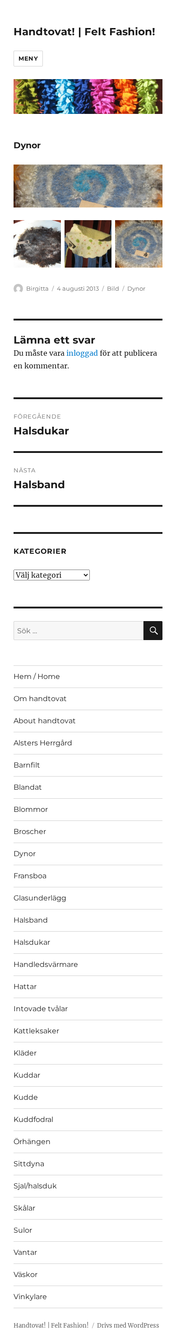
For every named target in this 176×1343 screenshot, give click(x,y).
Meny (28, 58)
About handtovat (45, 720)
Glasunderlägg (40, 898)
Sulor (23, 1230)
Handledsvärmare (46, 964)
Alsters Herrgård (43, 743)
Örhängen (32, 1141)
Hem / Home (37, 676)
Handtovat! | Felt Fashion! (84, 31)
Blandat (28, 787)
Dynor (136, 288)
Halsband (31, 920)
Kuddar (27, 1075)
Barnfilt (27, 765)
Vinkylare (30, 1296)
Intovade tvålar (41, 1008)
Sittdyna (29, 1163)
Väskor (25, 1274)
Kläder (25, 1053)
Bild (113, 288)
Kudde (26, 1097)
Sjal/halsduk (35, 1186)
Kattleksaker (36, 1031)
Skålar (24, 1208)
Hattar (25, 986)
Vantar (25, 1252)
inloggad (82, 353)
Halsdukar (32, 942)
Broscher (30, 831)
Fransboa (30, 876)
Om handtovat (40, 698)
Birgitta (37, 288)
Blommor (31, 809)
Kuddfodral (33, 1119)
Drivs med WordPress (128, 1325)
